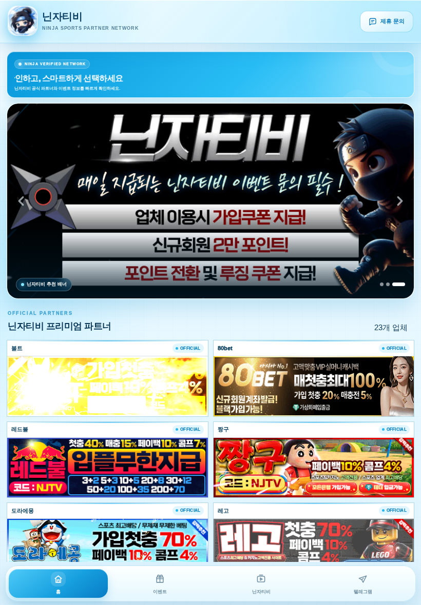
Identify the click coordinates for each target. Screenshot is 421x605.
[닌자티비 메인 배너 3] (210, 201)
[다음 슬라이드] (400, 201)
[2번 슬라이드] (388, 284)
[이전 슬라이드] (21, 201)
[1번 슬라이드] (382, 284)
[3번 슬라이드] (398, 284)
